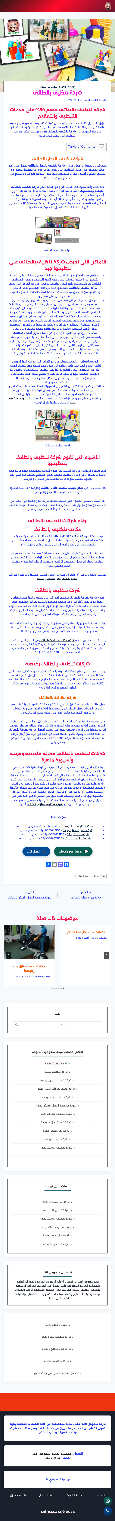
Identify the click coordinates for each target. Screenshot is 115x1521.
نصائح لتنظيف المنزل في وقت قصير (56, 1372)
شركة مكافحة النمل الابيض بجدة (56, 1105)
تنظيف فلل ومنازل (48, 87)
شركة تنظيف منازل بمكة (78, 825)
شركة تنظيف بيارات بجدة (56, 1227)
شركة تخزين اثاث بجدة (56, 1210)
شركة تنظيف (81, 876)
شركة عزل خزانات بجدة (56, 1243)
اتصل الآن (36, 851)
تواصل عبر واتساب (73, 851)
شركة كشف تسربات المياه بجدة (56, 1088)
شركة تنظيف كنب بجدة (56, 1097)
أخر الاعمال (45, 1495)
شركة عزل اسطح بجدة (56, 1235)
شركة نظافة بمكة (78, 834)
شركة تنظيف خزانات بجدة (56, 1122)
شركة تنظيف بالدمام (56, 1360)
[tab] (63, 988)
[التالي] (8, 955)
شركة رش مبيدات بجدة (56, 1201)
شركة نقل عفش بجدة (56, 1130)
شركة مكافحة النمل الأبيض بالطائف (29, 895)
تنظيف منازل (98, 876)
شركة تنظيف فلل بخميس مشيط (57, 578)
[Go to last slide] (106, 955)
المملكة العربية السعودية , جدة (51, 1453)
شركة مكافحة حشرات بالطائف (57, 640)
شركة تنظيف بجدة (56, 1063)
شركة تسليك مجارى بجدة (56, 1080)
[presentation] (29, 942)
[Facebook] (66, 865)
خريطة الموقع (73, 1495)
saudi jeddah (92, 100)
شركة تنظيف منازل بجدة (77, 830)
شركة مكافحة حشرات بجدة (56, 1113)
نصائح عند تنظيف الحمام (86, 932)
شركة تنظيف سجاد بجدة (56, 1336)
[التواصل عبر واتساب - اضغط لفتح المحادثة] (108, 1502)
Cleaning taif (67, 87)
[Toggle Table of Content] (100, 146)
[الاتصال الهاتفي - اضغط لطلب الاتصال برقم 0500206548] (108, 1512)
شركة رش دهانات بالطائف (86, 895)
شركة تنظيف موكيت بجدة (56, 1147)
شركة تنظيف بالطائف (78, 838)
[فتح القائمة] (6, 6)
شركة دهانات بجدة (56, 1324)
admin (95, 938)
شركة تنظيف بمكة (56, 1071)
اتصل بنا (100, 1495)
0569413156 (53, 1457)
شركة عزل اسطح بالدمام (56, 1348)
